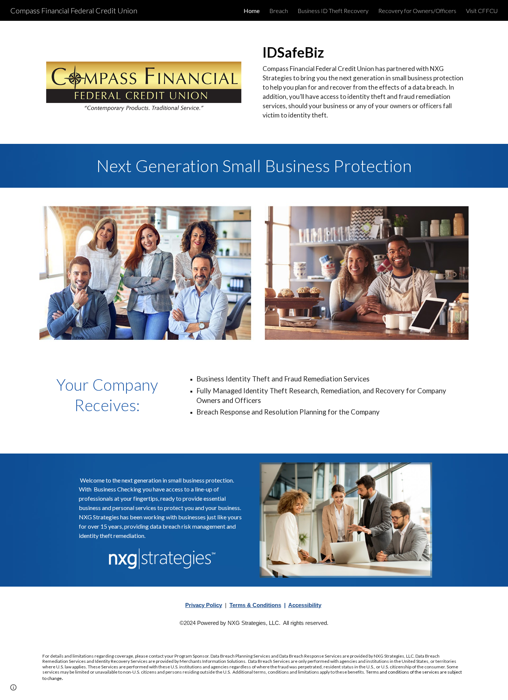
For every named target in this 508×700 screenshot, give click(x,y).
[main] (364, 82)
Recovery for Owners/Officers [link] (417, 10)
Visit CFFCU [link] (482, 10)
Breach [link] (278, 10)
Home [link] (252, 10)
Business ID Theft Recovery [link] (333, 10)
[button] (13, 687)
